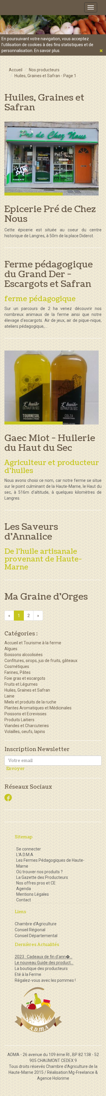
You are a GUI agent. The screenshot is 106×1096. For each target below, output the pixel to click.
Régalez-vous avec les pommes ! (45, 980)
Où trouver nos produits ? (39, 871)
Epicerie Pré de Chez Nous (50, 214)
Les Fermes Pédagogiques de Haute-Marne (50, 863)
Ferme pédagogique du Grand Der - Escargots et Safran (48, 274)
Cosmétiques (16, 666)
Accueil (15, 69)
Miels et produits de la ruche (30, 702)
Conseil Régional (30, 929)
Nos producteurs (44, 69)
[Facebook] (8, 798)
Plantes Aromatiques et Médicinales (38, 708)
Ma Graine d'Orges (46, 596)
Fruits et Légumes (21, 684)
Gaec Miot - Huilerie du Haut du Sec (49, 443)
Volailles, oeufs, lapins (24, 731)
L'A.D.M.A (24, 854)
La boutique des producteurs (41, 968)
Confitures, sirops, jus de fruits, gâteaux (40, 660)
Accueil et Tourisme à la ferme (32, 642)
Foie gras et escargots (24, 678)
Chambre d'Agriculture (36, 923)
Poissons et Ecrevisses (25, 713)
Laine (9, 696)
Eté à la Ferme (28, 974)
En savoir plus (46, 50)
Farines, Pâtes (17, 672)
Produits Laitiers (19, 719)
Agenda (23, 888)
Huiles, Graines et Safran (27, 690)
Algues (10, 648)
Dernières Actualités (37, 945)
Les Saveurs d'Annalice (31, 532)
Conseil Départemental (36, 935)
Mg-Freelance (81, 1072)
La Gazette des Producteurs (42, 877)
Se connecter (28, 849)
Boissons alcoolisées (23, 654)
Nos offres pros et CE (36, 883)
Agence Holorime (53, 1078)
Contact (23, 900)
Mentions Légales (32, 894)
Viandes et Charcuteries (26, 725)
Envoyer (15, 768)
